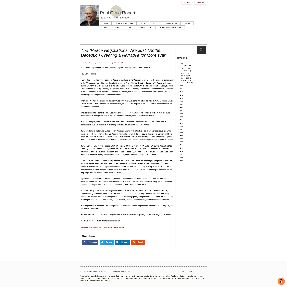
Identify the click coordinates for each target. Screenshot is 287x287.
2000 (181, 157)
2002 (181, 151)
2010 (181, 132)
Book (105, 27)
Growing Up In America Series (170, 27)
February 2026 (184, 80)
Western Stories (146, 27)
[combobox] (187, 50)
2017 (181, 110)
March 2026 (184, 78)
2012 (181, 126)
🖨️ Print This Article (117, 63)
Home (106, 23)
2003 (181, 148)
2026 (181, 63)
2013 (181, 123)
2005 (181, 142)
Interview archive (171, 23)
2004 (181, 145)
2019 (181, 104)
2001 (181, 154)
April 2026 (183, 76)
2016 (181, 113)
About (155, 23)
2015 (181, 117)
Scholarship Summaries (124, 23)
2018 (181, 107)
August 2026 (184, 66)
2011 (181, 129)
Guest (117, 27)
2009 (181, 135)
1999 (181, 160)
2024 (181, 89)
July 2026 (183, 68)
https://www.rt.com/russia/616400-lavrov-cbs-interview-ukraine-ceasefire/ (103, 227)
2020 (181, 101)
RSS (183, 271)
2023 (181, 92)
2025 (181, 85)
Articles (187, 23)
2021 (181, 98)
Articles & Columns (104, 63)
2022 (181, 95)
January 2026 (184, 83)
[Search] (201, 50)
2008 (181, 138)
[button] (90, 242)
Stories (143, 23)
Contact (129, 27)
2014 (181, 120)
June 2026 (183, 71)
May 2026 (183, 73)
